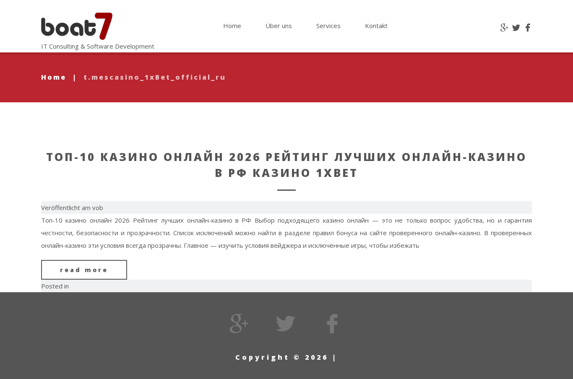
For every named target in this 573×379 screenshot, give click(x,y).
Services (328, 25)
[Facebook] (528, 28)
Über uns (279, 25)
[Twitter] (516, 28)
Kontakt (376, 25)
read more (84, 270)
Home (232, 25)
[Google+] (504, 28)
